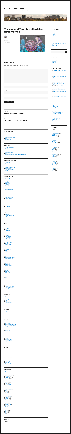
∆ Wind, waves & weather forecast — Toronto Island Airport (15, 154)
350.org (6, 133)
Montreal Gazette (8, 244)
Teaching (7, 406)
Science (6, 402)
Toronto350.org (8, 139)
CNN (6, 234)
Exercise (6, 379)
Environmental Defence (9, 136)
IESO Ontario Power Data (9, 151)
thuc (53, 114)
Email (6, 90)
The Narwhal (7, 264)
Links (6, 300)
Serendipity (7, 362)
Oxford (6, 392)
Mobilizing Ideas (8, 311)
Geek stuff (7, 382)
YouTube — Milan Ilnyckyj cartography (59, 45)
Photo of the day (7, 42)
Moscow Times (8, 245)
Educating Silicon (8, 178)
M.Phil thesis (7, 388)
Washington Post (8, 276)
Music (6, 390)
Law (6, 386)
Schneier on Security (9, 352)
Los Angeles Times (8, 242)
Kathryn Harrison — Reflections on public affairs (14, 166)
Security (6, 403)
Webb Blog (7, 341)
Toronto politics (8, 328)
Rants (6, 400)
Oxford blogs (54, 110)
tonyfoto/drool (7, 288)
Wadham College (8, 330)
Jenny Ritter (7, 214)
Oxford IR (7, 326)
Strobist (6, 188)
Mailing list (54, 62)
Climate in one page (8, 198)
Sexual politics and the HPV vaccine (59, 70)
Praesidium (7, 184)
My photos (54, 108)
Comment (6, 68)
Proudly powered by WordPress (19, 429)
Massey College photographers (10, 324)
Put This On (7, 185)
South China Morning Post (10, 257)
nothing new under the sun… (10, 167)
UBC (6, 329)
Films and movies (8, 381)
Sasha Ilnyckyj (7, 216)
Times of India (7, 272)
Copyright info (54, 119)
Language (7, 385)
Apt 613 (6, 285)
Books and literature (8, 375)
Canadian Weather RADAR (9, 147)
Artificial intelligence (9, 372)
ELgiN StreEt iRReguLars (9, 287)
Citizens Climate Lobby (9, 134)
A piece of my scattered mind (10, 360)
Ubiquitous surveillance (57, 86)
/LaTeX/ (6, 296)
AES (6, 298)
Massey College (8, 323)
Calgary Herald (7, 230)
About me (53, 105)
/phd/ (6, 322)
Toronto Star (7, 273)
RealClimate (7, 170)
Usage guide (54, 61)
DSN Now (7, 148)
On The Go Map (8, 206)
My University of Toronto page (10, 325)
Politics (6, 398)
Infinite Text (7, 361)
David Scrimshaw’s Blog (9, 286)
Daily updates (7, 377)
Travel (6, 411)
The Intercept (7, 263)
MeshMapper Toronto (9, 152)
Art (5, 371)
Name (5, 84)
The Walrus (7, 271)
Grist (6, 163)
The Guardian (7, 262)
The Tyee (6, 270)
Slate (6, 256)
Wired (6, 277)
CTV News (7, 235)
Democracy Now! (8, 236)
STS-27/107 (7, 405)
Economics (7, 378)
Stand (6, 138)
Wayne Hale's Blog (8, 340)
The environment (8, 407)
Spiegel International (9, 258)
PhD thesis (7, 393)
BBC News (7, 228)
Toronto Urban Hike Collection (57, 117)
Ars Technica (7, 227)
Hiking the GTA (8, 181)
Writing (6, 412)
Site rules (53, 121)
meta (6, 301)
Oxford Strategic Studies (9, 351)
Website (6, 95)
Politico (6, 251)
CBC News (7, 231)
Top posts (54, 115)
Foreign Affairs (8, 237)
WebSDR (6, 153)
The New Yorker (8, 266)
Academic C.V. (55, 106)
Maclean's (7, 243)
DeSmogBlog (7, 162)
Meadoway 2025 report (57, 82)
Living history (63, 85)
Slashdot (6, 255)
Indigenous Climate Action (10, 137)
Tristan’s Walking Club (56, 118)
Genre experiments (8, 299)
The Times (7, 269)
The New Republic (8, 265)
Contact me (55, 107)
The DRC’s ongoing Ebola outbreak (59, 88)
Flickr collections (55, 35)
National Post (7, 248)
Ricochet (6, 252)
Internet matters (8, 384)
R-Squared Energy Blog (9, 169)
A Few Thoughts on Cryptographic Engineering (13, 349)
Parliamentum (7, 183)
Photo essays (7, 395)
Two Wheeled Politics (9, 363)
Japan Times (7, 241)
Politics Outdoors (8, 168)
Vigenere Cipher (8, 303)
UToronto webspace (8, 302)
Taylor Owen (7, 314)
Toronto (11, 42)
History (6, 383)
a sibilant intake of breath (14, 8)
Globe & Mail (7, 238)
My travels (54, 120)
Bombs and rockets (8, 374)
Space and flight (8, 404)
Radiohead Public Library (9, 215)
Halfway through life (57, 78)
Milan (5, 39)
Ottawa (6, 391)
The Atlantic (7, 259)
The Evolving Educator (9, 189)
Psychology (7, 399)
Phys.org (6, 338)
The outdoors (7, 409)
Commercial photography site (57, 60)
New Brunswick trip (55, 31)
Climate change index (9, 197)
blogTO (6, 229)
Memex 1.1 (7, 182)
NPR (6, 250)
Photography (7, 397)
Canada (6, 376)
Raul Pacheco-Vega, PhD (9, 313)
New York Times (8, 249)
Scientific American (8, 339)
